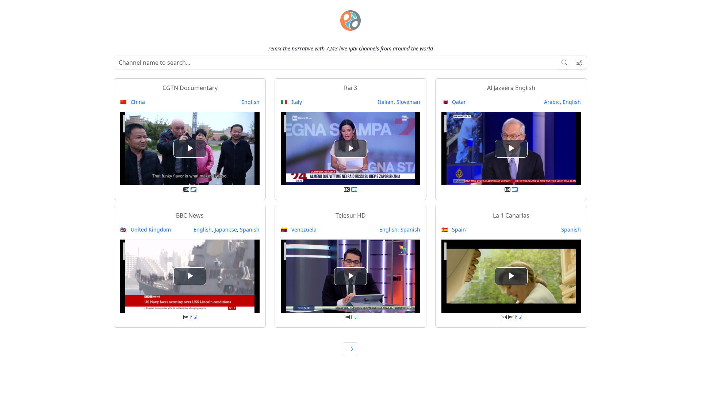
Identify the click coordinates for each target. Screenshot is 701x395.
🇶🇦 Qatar (453, 101)
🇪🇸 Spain (453, 229)
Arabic (552, 101)
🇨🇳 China (132, 101)
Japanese (226, 229)
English (250, 101)
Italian (386, 101)
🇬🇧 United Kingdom (145, 229)
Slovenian (408, 101)
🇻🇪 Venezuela (299, 229)
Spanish (250, 229)
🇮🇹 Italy (291, 101)
